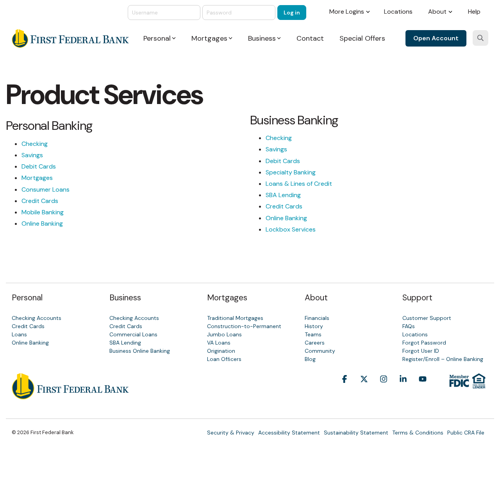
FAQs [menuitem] (408, 326)
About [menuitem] (437, 11)
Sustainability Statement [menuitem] (356, 432)
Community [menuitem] (320, 350)
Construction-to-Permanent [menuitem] (244, 326)
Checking (34, 144)
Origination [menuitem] (221, 350)
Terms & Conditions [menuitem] (417, 432)
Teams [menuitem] (313, 334)
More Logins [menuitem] (346, 11)
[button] (344, 391)
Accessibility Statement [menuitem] (289, 432)
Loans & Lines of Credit (299, 184)
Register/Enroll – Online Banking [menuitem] (442, 359)
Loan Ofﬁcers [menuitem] (224, 359)
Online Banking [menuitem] (30, 342)
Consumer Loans (45, 189)
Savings (32, 155)
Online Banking (42, 223)
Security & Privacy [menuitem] (230, 432)
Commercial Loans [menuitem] (133, 334)
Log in (292, 12)
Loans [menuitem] (19, 334)
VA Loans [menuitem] (218, 342)
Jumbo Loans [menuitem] (224, 334)
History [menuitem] (314, 326)
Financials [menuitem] (317, 317)
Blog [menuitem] (310, 359)
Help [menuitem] (474, 11)
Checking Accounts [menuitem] (36, 317)
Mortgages (37, 178)
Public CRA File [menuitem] (465, 432)
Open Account (436, 38)
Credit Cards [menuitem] (28, 326)
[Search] (480, 38)
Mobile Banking (42, 212)
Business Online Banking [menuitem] (139, 350)
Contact (310, 38)
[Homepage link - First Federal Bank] (70, 395)
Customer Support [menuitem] (426, 317)
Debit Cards (38, 166)
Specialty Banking (291, 172)
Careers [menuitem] (315, 342)
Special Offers (362, 38)
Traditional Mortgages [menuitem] (235, 317)
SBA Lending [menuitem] (125, 342)
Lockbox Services (291, 229)
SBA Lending (283, 195)
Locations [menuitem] (398, 11)
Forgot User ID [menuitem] (420, 350)
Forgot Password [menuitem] (424, 342)
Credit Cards (39, 201)
